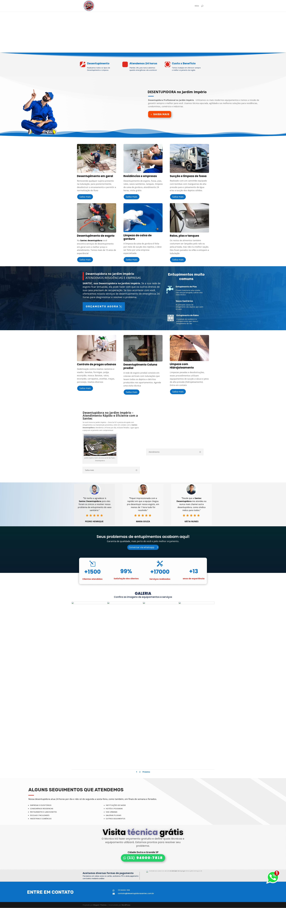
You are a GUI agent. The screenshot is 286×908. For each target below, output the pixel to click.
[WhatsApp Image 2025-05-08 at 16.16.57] (89, 603)
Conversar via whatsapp (141, 547)
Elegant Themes (100, 905)
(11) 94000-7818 (145, 858)
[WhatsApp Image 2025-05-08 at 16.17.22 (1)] (196, 603)
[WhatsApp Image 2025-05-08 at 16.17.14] (125, 603)
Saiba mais (161, 114)
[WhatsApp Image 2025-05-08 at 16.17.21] (161, 603)
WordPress (126, 905)
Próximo (146, 772)
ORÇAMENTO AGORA (102, 306)
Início (197, 6)
